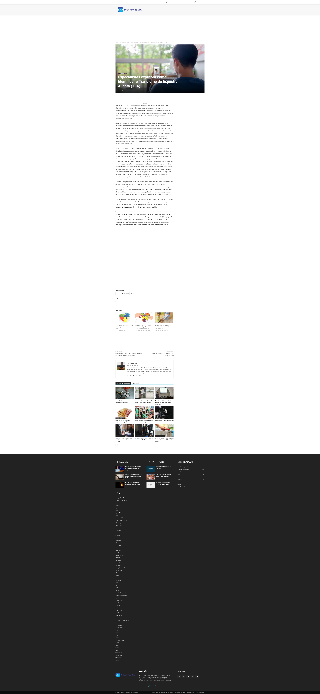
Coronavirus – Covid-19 (122, 520)
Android (118, 505)
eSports (118, 535)
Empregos (138, 398)
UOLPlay (118, 650)
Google (117, 553)
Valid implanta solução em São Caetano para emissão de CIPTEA (124, 326)
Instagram (118, 565)
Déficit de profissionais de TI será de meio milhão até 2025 (162, 354)
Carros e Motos (120, 518)
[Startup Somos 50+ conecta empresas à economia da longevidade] (120, 469)
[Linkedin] (131, 376)
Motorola (118, 583)
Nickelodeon (119, 588)
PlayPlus (118, 603)
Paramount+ (119, 600)
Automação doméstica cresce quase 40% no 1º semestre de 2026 (133, 476)
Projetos (167, 2)
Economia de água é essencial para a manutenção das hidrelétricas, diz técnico (164, 439)
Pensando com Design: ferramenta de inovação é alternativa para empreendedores (129, 354)
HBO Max (118, 560)
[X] (121, 97)
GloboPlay (118, 550)
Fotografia (118, 545)
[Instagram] (128, 376)
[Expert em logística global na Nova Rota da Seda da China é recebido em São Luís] (164, 393)
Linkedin (118, 578)
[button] (202, 2)
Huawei (118, 563)
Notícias (126, 2)
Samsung (118, 618)
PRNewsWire (119, 610)
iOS (116, 573)
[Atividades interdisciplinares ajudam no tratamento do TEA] (164, 317)
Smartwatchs (119, 628)
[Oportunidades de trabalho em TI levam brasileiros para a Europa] (144, 393)
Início (117, 42)
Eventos (118, 538)
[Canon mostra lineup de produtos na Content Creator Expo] (164, 412)
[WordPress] (140, 376)
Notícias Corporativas (121, 593)
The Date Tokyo (177, 2)
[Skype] (134, 376)
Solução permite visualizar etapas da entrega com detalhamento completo (124, 439)
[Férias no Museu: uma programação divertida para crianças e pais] (144, 412)
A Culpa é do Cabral (121, 500)
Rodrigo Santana (124, 90)
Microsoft (118, 580)
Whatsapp (118, 658)
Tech (117, 635)
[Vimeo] (188, 676)
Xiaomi (117, 660)
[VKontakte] (192, 676)
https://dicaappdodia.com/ (133, 365)
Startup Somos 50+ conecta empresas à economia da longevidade (133, 468)
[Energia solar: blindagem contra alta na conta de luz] (120, 485)
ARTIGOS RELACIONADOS (123, 383)
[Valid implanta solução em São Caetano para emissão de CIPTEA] (125, 317)
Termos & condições (190, 2)
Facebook (118, 540)
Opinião (118, 598)
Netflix (117, 585)
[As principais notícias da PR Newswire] (150, 469)
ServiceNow (158, 2)
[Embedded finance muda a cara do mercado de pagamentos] (125, 393)
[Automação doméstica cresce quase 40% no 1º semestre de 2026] (120, 477)
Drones (118, 528)
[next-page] (119, 445)
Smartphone (135, 2)
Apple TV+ (118, 513)
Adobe (117, 503)
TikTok (117, 643)
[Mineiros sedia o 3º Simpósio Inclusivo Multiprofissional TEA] (144, 317)
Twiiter (117, 645)
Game (117, 548)
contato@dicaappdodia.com (151, 686)
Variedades (119, 653)
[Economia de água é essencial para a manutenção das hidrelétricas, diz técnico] (164, 430)
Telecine (118, 638)
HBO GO (118, 558)
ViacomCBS (119, 655)
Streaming (146, 2)
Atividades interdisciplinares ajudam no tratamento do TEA (163, 326)
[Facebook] (117, 97)
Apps (118, 2)
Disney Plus (119, 525)
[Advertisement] (160, 28)
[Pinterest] (124, 97)
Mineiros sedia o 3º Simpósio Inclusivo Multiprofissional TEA (143, 326)
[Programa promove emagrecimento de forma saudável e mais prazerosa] (144, 430)
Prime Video (119, 608)
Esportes (118, 533)
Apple (117, 508)
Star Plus (118, 630)
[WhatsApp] (128, 97)
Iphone (117, 575)
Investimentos (119, 570)
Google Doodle (120, 555)
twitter (117, 648)
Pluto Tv (118, 605)
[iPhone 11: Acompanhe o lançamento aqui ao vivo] (150, 485)
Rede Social (119, 615)
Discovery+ (119, 523)
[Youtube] (197, 676)
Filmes (117, 543)
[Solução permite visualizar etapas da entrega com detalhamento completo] (125, 430)
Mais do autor (135, 383)
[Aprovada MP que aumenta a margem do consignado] (125, 412)
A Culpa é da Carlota (121, 498)
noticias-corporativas (124, 42)
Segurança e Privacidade (122, 620)
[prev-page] (117, 445)
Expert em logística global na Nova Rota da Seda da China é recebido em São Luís (164, 402)
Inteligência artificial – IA (122, 568)
